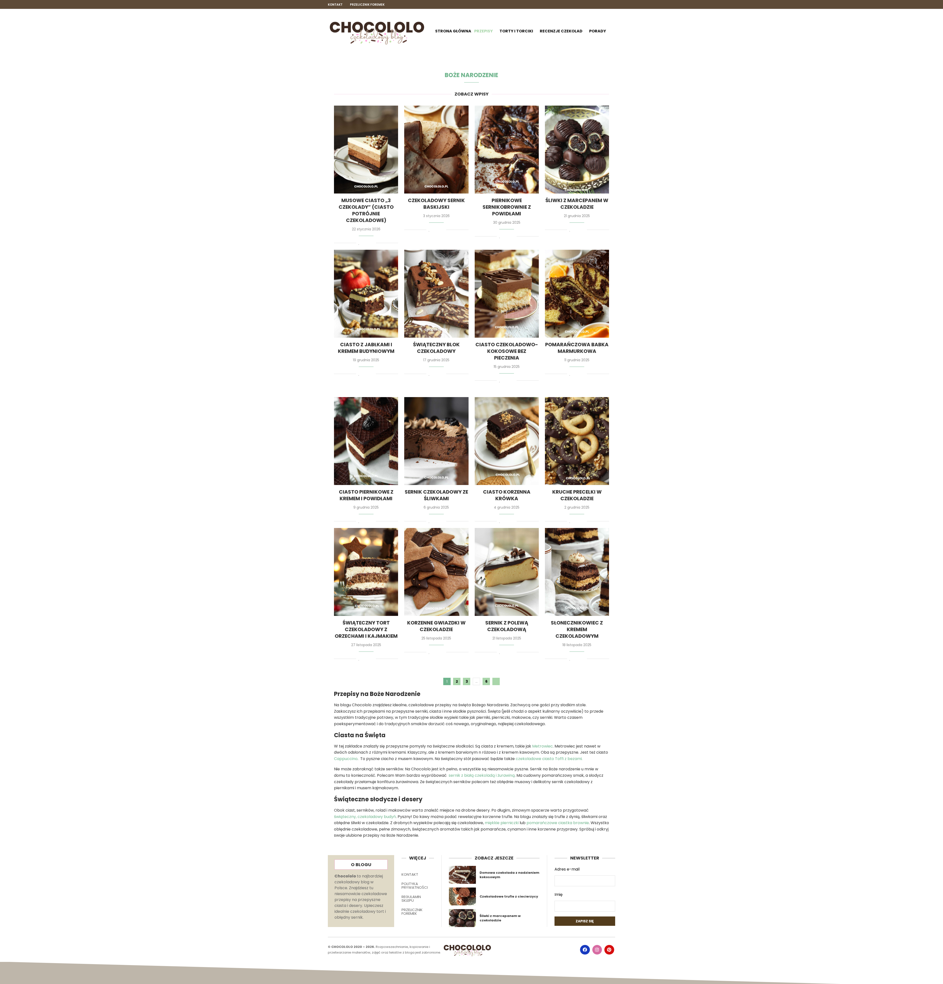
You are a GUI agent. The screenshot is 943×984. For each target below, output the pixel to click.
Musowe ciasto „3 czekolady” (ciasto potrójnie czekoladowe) (366, 210)
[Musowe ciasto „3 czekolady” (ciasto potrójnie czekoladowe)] (366, 150)
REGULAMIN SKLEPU (411, 898)
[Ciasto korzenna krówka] (507, 441)
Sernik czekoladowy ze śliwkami (436, 495)
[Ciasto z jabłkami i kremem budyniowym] (366, 294)
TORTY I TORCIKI (516, 31)
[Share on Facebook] (364, 244)
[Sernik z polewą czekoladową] (507, 572)
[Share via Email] (373, 244)
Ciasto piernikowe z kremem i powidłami (366, 495)
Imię (559, 894)
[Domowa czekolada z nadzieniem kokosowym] (462, 875)
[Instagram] (604, 4)
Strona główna (453, 31)
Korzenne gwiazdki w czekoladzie (436, 626)
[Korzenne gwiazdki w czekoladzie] (436, 572)
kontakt (335, 4)
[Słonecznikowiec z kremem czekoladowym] (577, 572)
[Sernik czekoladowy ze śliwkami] (436, 441)
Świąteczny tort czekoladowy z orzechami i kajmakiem (366, 629)
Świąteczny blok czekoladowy (436, 348)
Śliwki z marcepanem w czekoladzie (576, 203)
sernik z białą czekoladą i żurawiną (482, 775)
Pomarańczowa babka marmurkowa (577, 348)
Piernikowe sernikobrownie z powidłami (507, 207)
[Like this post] (429, 230)
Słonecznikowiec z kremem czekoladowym (577, 629)
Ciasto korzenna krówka (506, 495)
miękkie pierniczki (502, 823)
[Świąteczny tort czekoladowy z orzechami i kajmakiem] (366, 572)
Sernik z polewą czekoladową (506, 626)
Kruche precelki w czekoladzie (577, 495)
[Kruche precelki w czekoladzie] (577, 441)
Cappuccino (346, 759)
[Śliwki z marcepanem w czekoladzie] (577, 150)
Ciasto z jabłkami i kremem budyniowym (366, 348)
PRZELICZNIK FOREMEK (412, 911)
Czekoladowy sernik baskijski (436, 203)
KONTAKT (410, 874)
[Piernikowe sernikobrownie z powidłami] (507, 150)
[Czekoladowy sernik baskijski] (436, 150)
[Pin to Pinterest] (368, 244)
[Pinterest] (612, 4)
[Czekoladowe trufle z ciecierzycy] (462, 896)
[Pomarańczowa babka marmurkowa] (577, 294)
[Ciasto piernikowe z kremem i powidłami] (366, 441)
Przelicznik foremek (367, 4)
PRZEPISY (483, 31)
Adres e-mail (567, 869)
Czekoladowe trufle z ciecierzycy (509, 896)
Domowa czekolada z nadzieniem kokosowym (509, 874)
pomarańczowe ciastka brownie (558, 823)
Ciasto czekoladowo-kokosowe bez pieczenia (506, 351)
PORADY (597, 31)
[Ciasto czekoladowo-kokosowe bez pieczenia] (507, 294)
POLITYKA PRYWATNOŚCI (415, 885)
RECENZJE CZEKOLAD (561, 31)
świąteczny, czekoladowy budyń (365, 816)
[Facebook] (596, 4)
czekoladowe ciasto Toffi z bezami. (549, 759)
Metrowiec (542, 746)
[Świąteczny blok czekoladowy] (436, 294)
